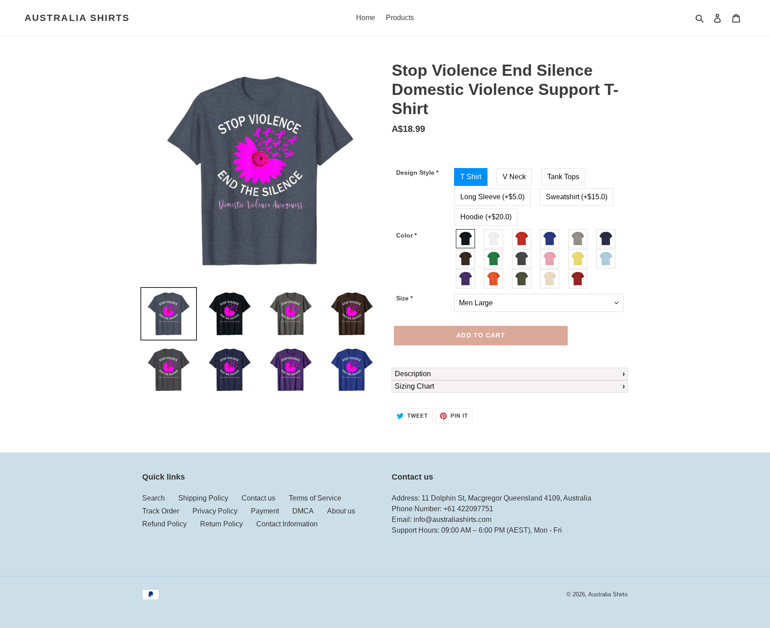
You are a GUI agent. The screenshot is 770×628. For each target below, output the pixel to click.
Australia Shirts (77, 17)
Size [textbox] (404, 298)
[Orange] (494, 279)
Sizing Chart (414, 386)
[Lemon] (578, 259)
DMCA (303, 511)
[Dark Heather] (522, 259)
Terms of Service (315, 498)
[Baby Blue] (606, 259)
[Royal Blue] (550, 238)
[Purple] (466, 279)
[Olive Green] (522, 279)
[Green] (494, 259)
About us (341, 511)
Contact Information (287, 524)
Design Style (417, 172)
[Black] (466, 238)
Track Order (160, 511)
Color (406, 235)
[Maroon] (578, 279)
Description (413, 374)
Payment (265, 511)
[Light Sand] (550, 279)
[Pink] (550, 259)
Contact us (258, 498)
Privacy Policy (215, 511)
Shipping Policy (203, 498)
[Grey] (578, 238)
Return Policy (221, 524)
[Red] (522, 238)
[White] (494, 238)
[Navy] (606, 238)
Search (153, 498)
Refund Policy (164, 524)
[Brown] (466, 259)
